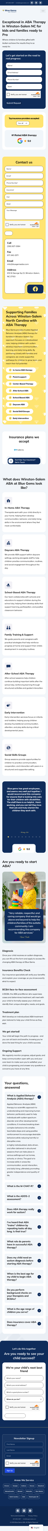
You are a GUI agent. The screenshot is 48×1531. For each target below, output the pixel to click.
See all (20, 123)
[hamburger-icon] (43, 10)
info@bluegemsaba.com (18, 264)
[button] (24, 461)
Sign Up (10, 1470)
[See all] (26, 123)
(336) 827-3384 (13, 246)
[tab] (24, 1136)
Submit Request (14, 103)
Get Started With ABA (15, 1415)
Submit (8, 233)
